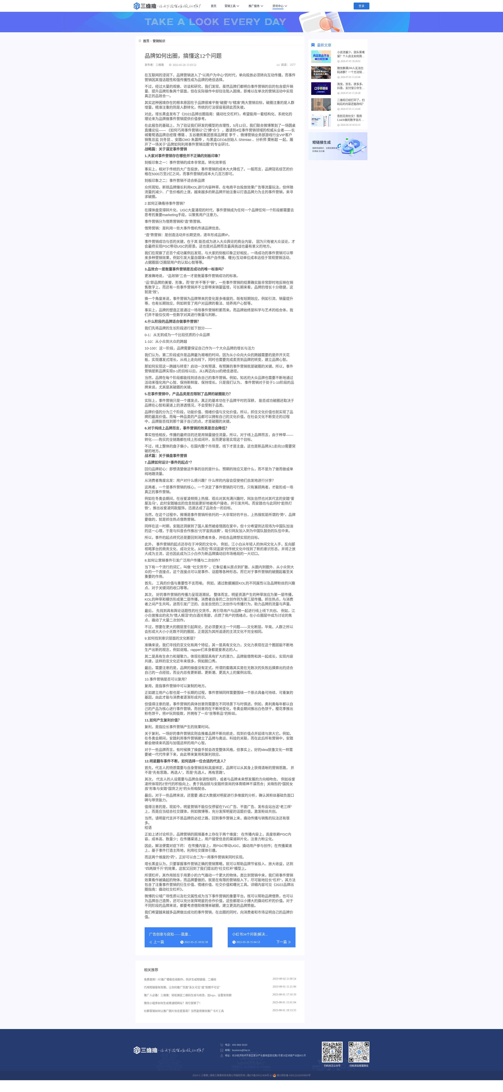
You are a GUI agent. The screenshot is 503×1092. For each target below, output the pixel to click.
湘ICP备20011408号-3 (259, 1075)
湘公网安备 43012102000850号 (293, 1075)
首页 (213, 5)
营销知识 (159, 41)
